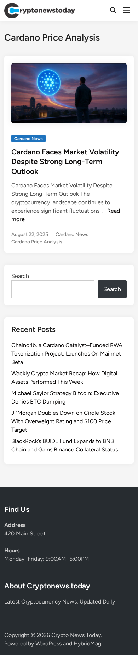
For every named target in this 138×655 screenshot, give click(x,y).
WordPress (48, 643)
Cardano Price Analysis (36, 242)
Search (20, 276)
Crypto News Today (76, 635)
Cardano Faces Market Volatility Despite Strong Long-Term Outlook (65, 161)
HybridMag (87, 643)
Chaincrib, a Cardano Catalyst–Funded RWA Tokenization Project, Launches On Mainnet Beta (66, 353)
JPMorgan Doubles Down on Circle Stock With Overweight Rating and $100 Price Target (63, 421)
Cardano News (28, 138)
